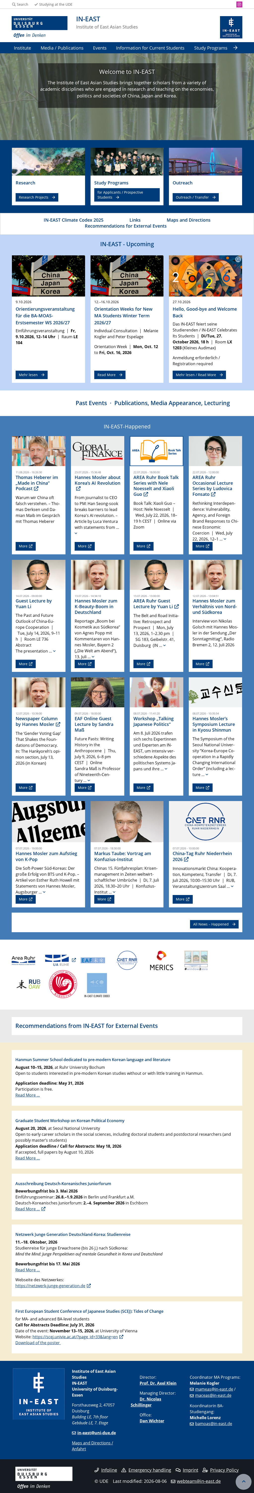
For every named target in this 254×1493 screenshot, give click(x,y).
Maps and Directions (189, 220)
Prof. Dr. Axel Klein (158, 1383)
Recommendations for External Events (126, 226)
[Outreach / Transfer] (205, 161)
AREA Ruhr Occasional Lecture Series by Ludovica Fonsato (212, 485)
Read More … (27, 1095)
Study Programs (210, 48)
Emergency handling (149, 1470)
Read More (106, 374)
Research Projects (33, 197)
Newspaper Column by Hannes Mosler (37, 721)
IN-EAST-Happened (127, 426)
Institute (22, 48)
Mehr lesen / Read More (196, 374)
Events (100, 48)
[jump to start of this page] (244, 1482)
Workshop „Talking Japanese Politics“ (153, 721)
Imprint (190, 1470)
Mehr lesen (28, 374)
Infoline (109, 1470)
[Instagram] (239, 4)
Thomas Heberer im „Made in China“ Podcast (37, 483)
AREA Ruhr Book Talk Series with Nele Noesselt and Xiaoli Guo (156, 485)
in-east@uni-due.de (96, 1432)
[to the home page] (39, 27)
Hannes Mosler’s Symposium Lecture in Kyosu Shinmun (213, 724)
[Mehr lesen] (48, 275)
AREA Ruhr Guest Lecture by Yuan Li (153, 603)
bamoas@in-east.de (213, 1423)
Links (135, 220)
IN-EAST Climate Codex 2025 (73, 220)
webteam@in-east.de (199, 1481)
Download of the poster (38, 1342)
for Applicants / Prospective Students (120, 195)
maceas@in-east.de (213, 1395)
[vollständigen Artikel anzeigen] (76, 533)
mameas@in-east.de (214, 1389)
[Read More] (127, 275)
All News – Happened (211, 924)
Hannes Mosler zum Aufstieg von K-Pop (46, 856)
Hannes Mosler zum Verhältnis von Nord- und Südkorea (214, 606)
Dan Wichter (152, 1421)
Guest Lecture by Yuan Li (34, 603)
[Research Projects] (48, 161)
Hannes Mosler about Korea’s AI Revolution (98, 480)
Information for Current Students (150, 48)
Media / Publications (62, 48)
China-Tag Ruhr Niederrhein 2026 (202, 856)
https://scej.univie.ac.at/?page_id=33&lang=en (75, 1337)
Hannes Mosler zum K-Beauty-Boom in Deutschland (96, 606)
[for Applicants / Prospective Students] (127, 161)
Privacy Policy (224, 1470)
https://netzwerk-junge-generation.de (50, 1285)
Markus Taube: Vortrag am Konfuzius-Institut (122, 856)
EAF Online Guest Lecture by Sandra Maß (94, 724)
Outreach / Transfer (192, 197)
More (23, 546)
